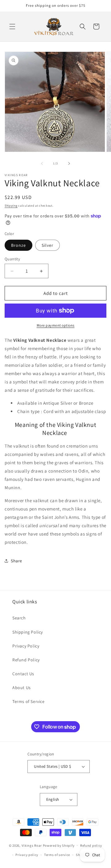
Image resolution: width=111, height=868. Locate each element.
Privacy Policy (25, 646)
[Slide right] (69, 163)
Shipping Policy (27, 632)
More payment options (56, 325)
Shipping (11, 206)
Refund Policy (26, 660)
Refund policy (91, 845)
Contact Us (23, 673)
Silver (47, 245)
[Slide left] (42, 163)
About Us (21, 687)
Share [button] (16, 561)
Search (19, 618)
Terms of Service (28, 701)
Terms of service (57, 855)
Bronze (18, 245)
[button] (12, 26)
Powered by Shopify (59, 845)
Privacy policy (26, 855)
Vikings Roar (32, 845)
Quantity (12, 259)
